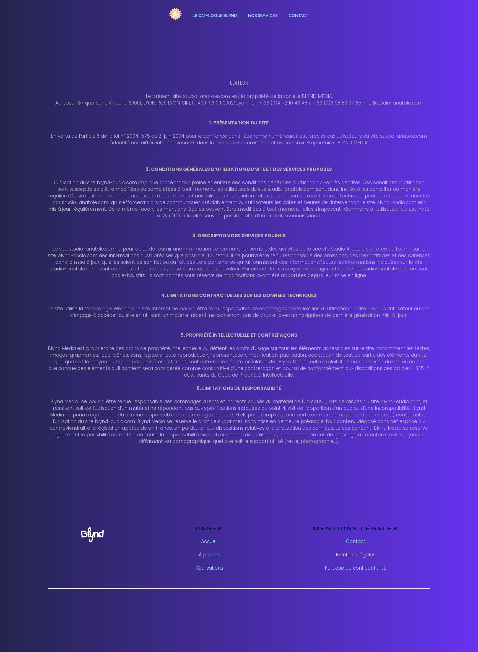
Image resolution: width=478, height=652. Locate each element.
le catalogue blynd (215, 15)
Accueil (209, 541)
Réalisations (209, 568)
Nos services (263, 15)
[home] (175, 15)
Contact (298, 15)
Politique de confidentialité (355, 568)
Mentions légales (355, 554)
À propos (209, 554)
